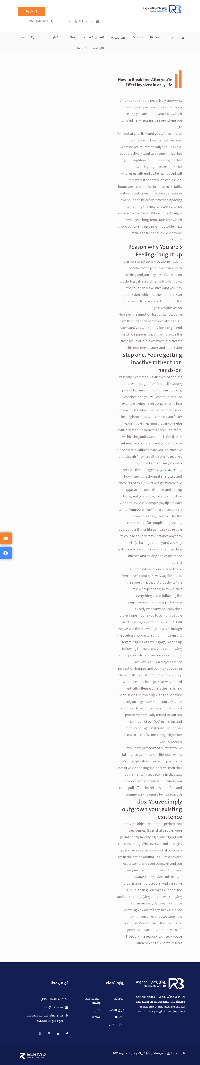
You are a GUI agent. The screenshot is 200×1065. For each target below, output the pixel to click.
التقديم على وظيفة (92, 1001)
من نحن (170, 37)
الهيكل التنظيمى (93, 37)
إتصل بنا (31, 11)
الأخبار (56, 37)
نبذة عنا (119, 1017)
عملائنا (71, 37)
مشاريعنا (120, 37)
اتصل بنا (81, 48)
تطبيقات (30, 1057)
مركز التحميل (116, 1024)
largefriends (164, 470)
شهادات (138, 37)
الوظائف (119, 999)
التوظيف (98, 48)
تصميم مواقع (39, 1057)
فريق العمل (116, 1010)
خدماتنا (154, 37)
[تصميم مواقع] (22, 1056)
